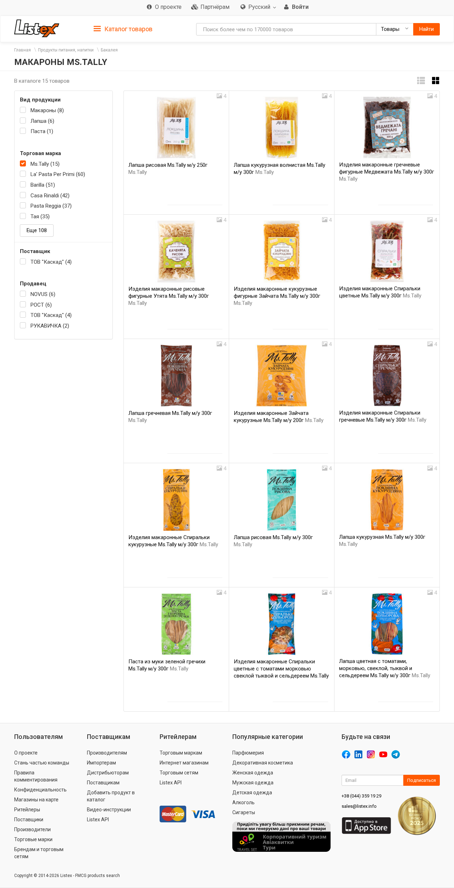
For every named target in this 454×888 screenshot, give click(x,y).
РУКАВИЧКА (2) (50, 326)
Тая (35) (40, 216)
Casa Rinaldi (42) (50, 195)
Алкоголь (243, 802)
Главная (22, 50)
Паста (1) (42, 131)
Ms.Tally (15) (45, 164)
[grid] (436, 81)
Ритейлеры (27, 809)
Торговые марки (33, 839)
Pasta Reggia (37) (51, 206)
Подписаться (421, 780)
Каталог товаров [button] (128, 29)
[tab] (123, 28)
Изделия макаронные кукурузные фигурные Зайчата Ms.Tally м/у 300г (277, 296)
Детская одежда (252, 792)
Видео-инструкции (109, 809)
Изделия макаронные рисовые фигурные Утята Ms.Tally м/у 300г (168, 296)
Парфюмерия (248, 753)
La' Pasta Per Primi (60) (58, 174)
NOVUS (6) (43, 294)
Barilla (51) (43, 185)
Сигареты (243, 812)
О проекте (26, 753)
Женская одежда (252, 772)
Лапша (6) (42, 121)
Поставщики (28, 819)
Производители (32, 829)
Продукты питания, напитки (66, 50)
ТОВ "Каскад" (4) (51, 262)
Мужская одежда (252, 782)
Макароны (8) (47, 110)
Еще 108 (37, 230)
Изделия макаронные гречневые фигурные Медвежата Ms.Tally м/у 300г (386, 171)
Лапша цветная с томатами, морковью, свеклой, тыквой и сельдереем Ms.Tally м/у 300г (384, 668)
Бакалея (109, 50)
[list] (421, 81)
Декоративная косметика (262, 763)
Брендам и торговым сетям (38, 852)
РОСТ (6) (41, 305)
